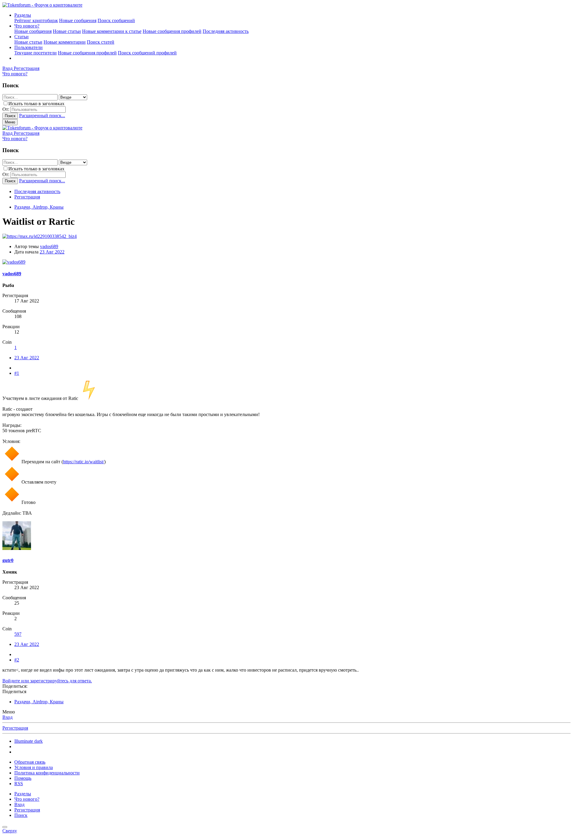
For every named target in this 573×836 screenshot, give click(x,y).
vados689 (49, 246)
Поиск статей (100, 42)
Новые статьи (67, 31)
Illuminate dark (28, 741)
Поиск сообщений (116, 20)
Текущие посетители (35, 52)
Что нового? (26, 25)
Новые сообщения (77, 20)
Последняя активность (226, 31)
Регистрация (27, 196)
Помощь (22, 778)
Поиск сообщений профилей (147, 52)
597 (17, 634)
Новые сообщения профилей (172, 31)
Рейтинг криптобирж (36, 20)
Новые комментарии (65, 42)
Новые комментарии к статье (111, 31)
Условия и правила (33, 767)
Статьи (21, 36)
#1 (16, 373)
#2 (16, 659)
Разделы (22, 15)
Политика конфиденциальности (47, 772)
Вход (7, 717)
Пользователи (28, 47)
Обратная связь (29, 762)
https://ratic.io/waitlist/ (83, 461)
